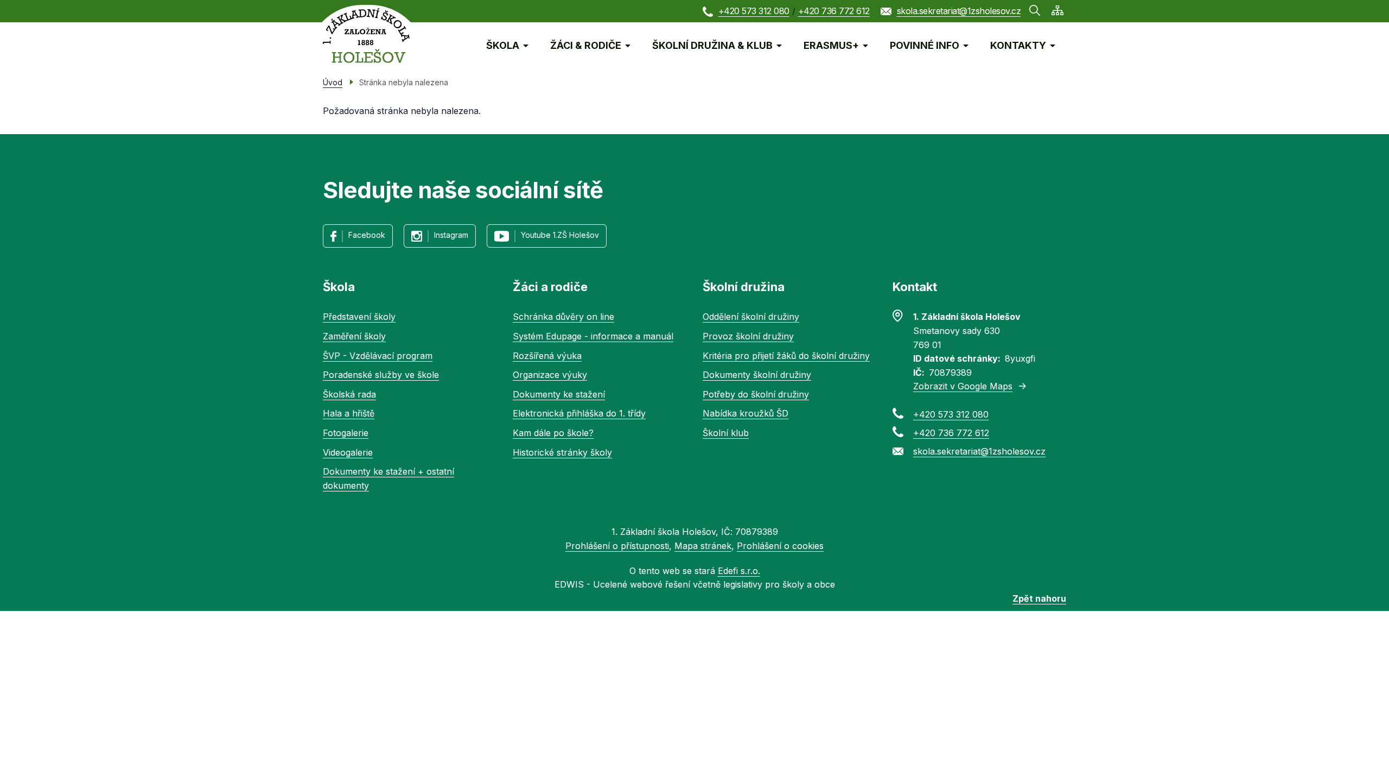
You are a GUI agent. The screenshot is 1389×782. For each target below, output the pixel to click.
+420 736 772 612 (834, 10)
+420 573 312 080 (753, 10)
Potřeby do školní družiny (756, 394)
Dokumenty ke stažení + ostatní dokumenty (388, 478)
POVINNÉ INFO (924, 45)
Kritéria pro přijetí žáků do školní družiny (786, 355)
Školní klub (726, 432)
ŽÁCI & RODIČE (585, 45)
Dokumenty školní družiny (757, 374)
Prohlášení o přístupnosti (617, 545)
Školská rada (349, 394)
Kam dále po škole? (553, 432)
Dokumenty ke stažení (559, 394)
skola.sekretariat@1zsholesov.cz (959, 10)
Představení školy (359, 316)
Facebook (366, 234)
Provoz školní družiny (748, 336)
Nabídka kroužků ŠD (745, 413)
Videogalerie (348, 452)
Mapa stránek (702, 545)
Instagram (451, 234)
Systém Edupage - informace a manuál (593, 336)
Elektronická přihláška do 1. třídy (579, 413)
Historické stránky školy (562, 452)
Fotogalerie (345, 432)
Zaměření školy (354, 336)
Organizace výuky (550, 374)
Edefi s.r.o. (739, 570)
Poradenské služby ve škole (381, 374)
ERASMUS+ (831, 45)
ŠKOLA (502, 45)
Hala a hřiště (348, 413)
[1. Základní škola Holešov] (366, 35)
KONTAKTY (1018, 45)
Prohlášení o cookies (780, 545)
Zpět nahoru (1039, 598)
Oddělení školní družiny (751, 316)
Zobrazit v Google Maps (962, 386)
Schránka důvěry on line (563, 316)
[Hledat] (1034, 10)
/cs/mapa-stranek (1057, 10)
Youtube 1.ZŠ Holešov (560, 234)
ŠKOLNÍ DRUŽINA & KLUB (712, 45)
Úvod (332, 82)
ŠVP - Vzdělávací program (377, 355)
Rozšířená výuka (547, 355)
